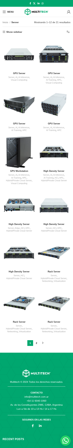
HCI (56, 178)
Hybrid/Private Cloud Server (19, 180)
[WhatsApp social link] (43, 3)
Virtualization (60, 281)
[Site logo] (36, 12)
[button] (65, 441)
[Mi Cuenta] (68, 11)
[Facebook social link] (30, 3)
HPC (59, 80)
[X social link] (34, 3)
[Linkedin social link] (38, 3)
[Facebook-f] (32, 425)
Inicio (6, 22)
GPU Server (19, 73)
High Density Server (53, 171)
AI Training (51, 80)
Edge (17, 228)
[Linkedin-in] (40, 425)
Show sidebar (14, 32)
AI (16, 77)
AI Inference (23, 77)
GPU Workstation (19, 171)
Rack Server (54, 271)
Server (11, 77)
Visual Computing (19, 80)
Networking (47, 281)
